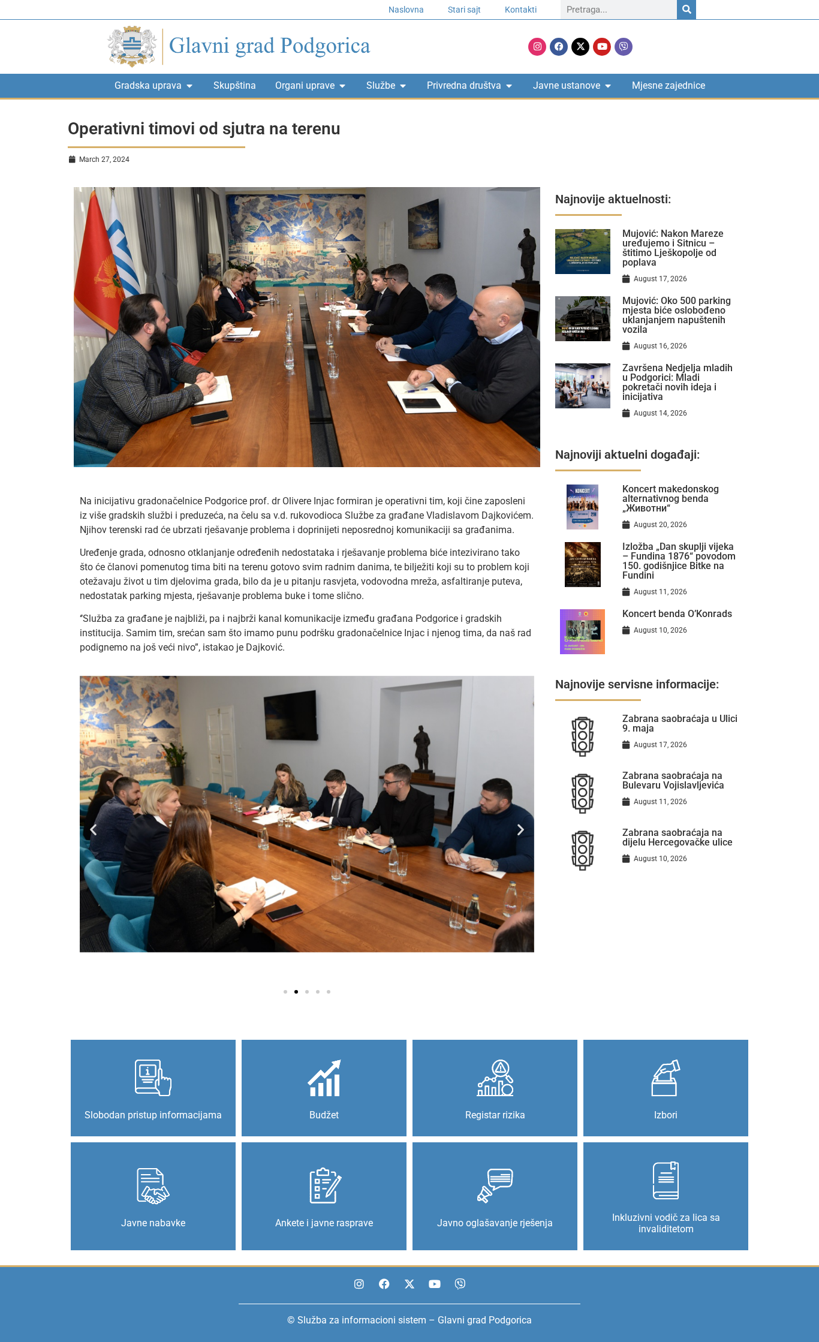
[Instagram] (537, 47)
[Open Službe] (403, 86)
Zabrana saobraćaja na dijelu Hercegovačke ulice (677, 837)
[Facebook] (559, 47)
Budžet (324, 1115)
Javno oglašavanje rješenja (495, 1223)
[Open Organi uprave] (342, 86)
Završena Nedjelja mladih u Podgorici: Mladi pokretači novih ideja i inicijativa (677, 382)
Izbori (666, 1115)
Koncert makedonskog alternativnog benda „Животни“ (670, 498)
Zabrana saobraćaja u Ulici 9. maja (679, 723)
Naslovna (406, 9)
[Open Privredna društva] (509, 86)
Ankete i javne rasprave (324, 1223)
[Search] (686, 9)
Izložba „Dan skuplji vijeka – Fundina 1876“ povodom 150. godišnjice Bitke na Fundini (679, 561)
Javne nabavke (153, 1223)
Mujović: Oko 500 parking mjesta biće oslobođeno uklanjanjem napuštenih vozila (676, 315)
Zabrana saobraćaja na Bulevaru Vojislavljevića (673, 780)
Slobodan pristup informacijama (153, 1115)
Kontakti (521, 9)
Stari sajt (464, 9)
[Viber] (624, 47)
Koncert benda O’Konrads (677, 613)
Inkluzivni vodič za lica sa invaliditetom (666, 1223)
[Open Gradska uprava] (189, 86)
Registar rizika (495, 1115)
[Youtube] (602, 47)
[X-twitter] (580, 47)
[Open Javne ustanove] (608, 86)
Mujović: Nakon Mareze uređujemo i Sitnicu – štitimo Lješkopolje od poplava (673, 248)
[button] (93, 829)
